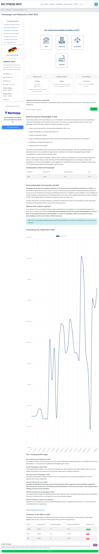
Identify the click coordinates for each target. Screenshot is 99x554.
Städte (46, 4)
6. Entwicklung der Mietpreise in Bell (10, 39)
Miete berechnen (68, 4)
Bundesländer (59, 4)
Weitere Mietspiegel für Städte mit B (35, 510)
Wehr (28, 533)
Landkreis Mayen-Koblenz (18, 9)
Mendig (28, 529)
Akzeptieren (50, 551)
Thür (28, 538)
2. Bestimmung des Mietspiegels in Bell (10, 27)
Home (42, 4)
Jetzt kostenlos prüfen (13, 127)
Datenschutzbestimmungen (45, 547)
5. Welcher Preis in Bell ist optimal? (10, 36)
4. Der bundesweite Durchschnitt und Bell (11, 33)
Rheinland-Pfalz (8, 9)
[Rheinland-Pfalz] (12, 50)
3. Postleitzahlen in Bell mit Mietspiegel (11, 30)
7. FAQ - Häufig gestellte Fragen (9, 42)
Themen (76, 4)
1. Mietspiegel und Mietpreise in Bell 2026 (11, 24)
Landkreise (52, 4)
